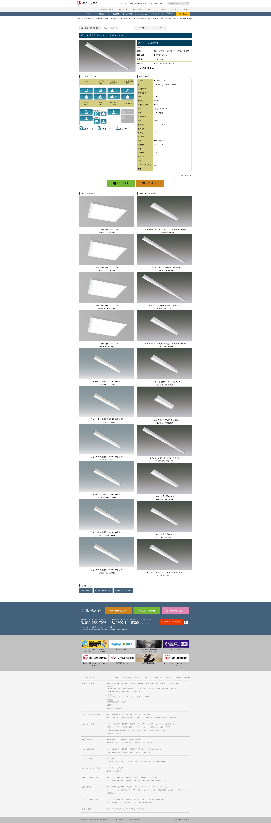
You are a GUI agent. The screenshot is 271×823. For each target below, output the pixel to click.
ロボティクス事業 (88, 724)
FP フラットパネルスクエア (123, 590)
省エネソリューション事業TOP (115, 714)
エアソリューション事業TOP (114, 799)
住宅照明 (109, 705)
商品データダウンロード (142, 787)
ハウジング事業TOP (112, 758)
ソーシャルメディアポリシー (119, 820)
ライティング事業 (88, 683)
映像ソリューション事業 (90, 777)
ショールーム (142, 14)
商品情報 (132, 683)
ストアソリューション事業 (91, 768)
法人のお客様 (90, 3)
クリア (159, 28)
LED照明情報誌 (149, 683)
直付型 (84, 193)
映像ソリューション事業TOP (114, 777)
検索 (143, 28)
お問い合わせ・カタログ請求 (131, 677)
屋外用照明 (109, 700)
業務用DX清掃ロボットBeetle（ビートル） (160, 730)
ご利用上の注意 (134, 820)
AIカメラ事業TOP (111, 787)
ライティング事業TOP (112, 683)
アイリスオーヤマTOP (127, 3)
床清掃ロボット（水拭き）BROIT (160, 727)
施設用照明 (109, 686)
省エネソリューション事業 (91, 714)
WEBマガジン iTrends (183, 677)
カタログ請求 (123, 183)
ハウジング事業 (87, 759)
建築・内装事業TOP (112, 739)
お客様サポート (161, 3)
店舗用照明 (109, 695)
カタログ (156, 14)
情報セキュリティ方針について (163, 677)
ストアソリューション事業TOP (115, 768)
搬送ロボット (120, 733)
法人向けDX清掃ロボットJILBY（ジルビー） (135, 727)
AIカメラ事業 (86, 787)
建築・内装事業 (87, 740)
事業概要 (102, 14)
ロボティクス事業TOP (112, 724)
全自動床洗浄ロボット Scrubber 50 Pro (117, 730)
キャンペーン (159, 724)
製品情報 (116, 14)
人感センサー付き (85, 590)
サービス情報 (141, 724)
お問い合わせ (182, 14)
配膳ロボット (110, 733)
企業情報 (139, 3)
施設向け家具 (86, 809)
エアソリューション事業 (90, 799)
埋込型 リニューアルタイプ (103, 590)
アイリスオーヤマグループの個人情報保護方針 (94, 820)
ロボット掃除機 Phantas (139, 730)
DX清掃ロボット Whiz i (113, 727)
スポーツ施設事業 (88, 749)
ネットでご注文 (149, 3)
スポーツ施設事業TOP (112, 749)
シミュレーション (162, 683)
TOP (88, 14)
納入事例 (129, 14)
